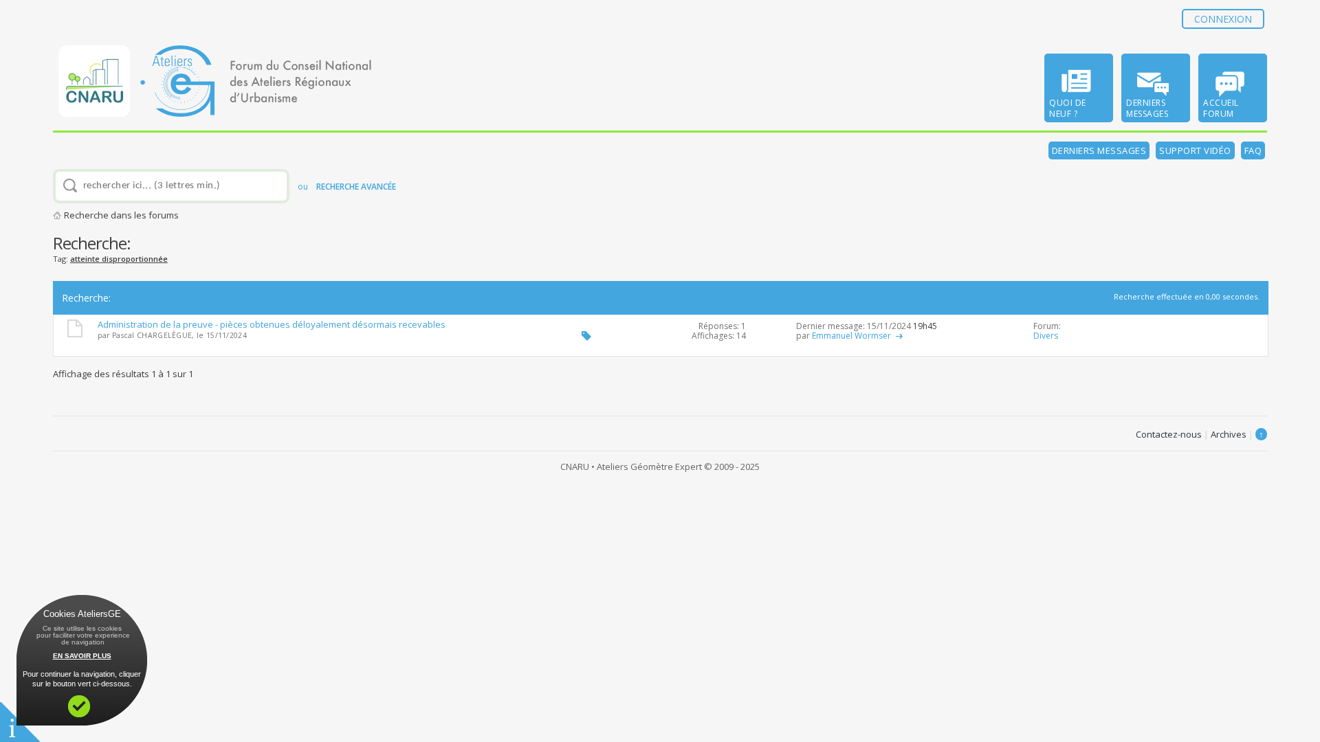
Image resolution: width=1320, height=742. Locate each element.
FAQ (1253, 150)
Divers (1045, 335)
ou (347, 186)
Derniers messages (1099, 150)
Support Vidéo (1195, 150)
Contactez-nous (1169, 434)
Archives (1228, 434)
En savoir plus (82, 656)
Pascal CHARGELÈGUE (152, 335)
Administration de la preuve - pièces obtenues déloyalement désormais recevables (272, 324)
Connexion (1223, 18)
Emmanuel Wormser (851, 335)
